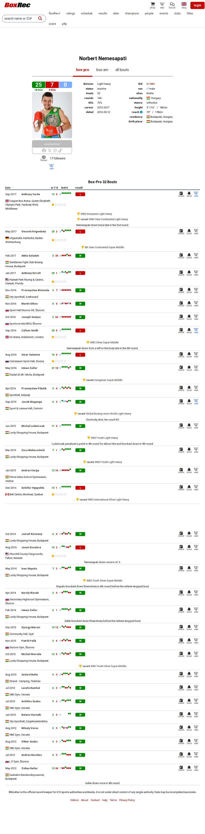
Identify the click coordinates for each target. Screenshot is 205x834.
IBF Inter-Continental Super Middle (104, 247)
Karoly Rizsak (30, 592)
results (102, 13)
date (116, 13)
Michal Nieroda (31, 654)
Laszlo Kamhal (30, 687)
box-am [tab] (102, 70)
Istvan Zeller (29, 368)
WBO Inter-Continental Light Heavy (108, 219)
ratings (70, 13)
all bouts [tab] (122, 70)
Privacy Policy (127, 800)
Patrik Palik (28, 640)
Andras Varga (30, 470)
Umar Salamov (30, 354)
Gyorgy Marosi (30, 627)
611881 (151, 83)
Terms (113, 800)
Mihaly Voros (29, 728)
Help (105, 800)
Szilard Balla (29, 674)
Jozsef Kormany (31, 533)
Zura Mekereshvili (33, 450)
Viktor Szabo (29, 741)
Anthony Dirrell (31, 273)
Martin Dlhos (29, 303)
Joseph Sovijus (31, 317)
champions (132, 13)
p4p (64, 23)
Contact (95, 800)
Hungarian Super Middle (108, 380)
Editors (74, 800)
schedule (86, 13)
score (52, 23)
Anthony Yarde (30, 194)
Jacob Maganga (31, 401)
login (197, 5)
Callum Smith (29, 330)
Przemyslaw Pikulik (33, 388)
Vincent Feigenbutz (33, 231)
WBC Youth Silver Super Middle (104, 580)
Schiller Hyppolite (32, 487)
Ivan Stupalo (29, 568)
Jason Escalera (31, 547)
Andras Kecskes (31, 754)
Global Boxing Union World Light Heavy (108, 413)
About (84, 800)
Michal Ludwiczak (32, 425)
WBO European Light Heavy (96, 213)
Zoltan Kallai (29, 768)
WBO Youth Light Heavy (104, 437)
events (164, 13)
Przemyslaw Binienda (35, 290)
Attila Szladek (30, 255)
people (149, 13)
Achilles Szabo (30, 701)
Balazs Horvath (31, 714)
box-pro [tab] (82, 70)
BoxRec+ (54, 13)
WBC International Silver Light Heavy (108, 499)
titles (190, 13)
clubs (177, 13)
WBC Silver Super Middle (104, 342)
